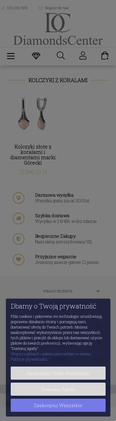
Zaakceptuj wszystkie (58, 405)
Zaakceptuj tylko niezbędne (58, 373)
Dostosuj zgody (58, 389)
